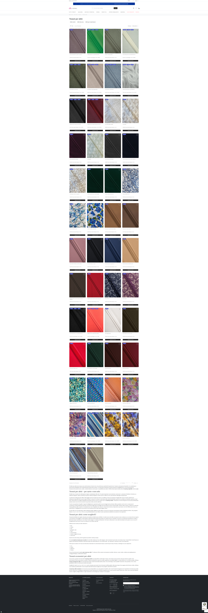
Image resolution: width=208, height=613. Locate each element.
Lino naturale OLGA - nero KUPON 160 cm (76, 333)
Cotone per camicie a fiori (126, 403)
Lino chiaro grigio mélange (109, 124)
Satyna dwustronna (108, 368)
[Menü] (206, 602)
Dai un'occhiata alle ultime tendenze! (73, 583)
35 (132, 482)
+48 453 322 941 (116, 588)
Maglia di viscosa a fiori (73, 403)
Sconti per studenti (85, 594)
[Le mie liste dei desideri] (136, 8)
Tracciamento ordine (99, 580)
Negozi (83, 598)
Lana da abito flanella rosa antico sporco (76, 263)
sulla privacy (130, 586)
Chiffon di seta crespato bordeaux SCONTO (94, 124)
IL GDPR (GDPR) (85, 588)
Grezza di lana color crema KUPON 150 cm (129, 54)
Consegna (84, 580)
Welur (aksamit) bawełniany (74, 159)
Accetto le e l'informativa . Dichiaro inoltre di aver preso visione (131, 587)
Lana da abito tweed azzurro (109, 89)
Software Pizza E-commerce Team (108, 610)
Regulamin (84, 587)
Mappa (83, 592)
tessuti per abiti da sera (82, 565)
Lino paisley (124, 124)
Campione (84, 589)
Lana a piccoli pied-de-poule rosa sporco (76, 54)
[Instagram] (111, 593)
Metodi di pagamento (86, 585)
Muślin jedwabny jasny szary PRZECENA (129, 89)
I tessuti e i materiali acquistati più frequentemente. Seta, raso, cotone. (74, 585)
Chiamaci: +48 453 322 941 (73, 0)
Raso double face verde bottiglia (92, 368)
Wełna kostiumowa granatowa (109, 263)
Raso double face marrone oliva (127, 333)
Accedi (97, 581)
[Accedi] (133, 8)
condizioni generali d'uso (131, 585)
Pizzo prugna (125, 298)
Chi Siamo (84, 584)
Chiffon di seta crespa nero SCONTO (75, 124)
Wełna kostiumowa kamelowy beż (128, 263)
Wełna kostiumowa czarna (91, 263)
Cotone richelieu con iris (73, 228)
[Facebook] (113, 593)
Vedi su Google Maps (113, 586)
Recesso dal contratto (86, 582)
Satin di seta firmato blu (91, 403)
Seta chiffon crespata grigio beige (92, 89)
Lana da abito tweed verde (74, 89)
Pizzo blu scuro (107, 298)
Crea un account (99, 582)
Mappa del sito (85, 596)
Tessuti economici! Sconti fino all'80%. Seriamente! (74, 581)
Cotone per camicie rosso (73, 368)
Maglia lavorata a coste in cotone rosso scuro (94, 298)
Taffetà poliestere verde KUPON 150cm (93, 54)
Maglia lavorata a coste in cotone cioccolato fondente (76, 299)
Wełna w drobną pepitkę (108, 54)
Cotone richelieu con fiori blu (91, 228)
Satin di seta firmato (108, 403)
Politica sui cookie (85, 581)
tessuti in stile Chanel (77, 511)
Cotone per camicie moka (126, 228)
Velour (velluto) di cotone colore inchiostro (129, 159)
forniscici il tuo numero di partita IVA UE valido (121, 3)
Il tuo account (99, 577)
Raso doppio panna (108, 333)
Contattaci (84, 595)
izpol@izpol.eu (114, 590)
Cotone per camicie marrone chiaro (110, 228)
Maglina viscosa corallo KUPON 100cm (93, 333)
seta (71, 545)
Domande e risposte (85, 591)
